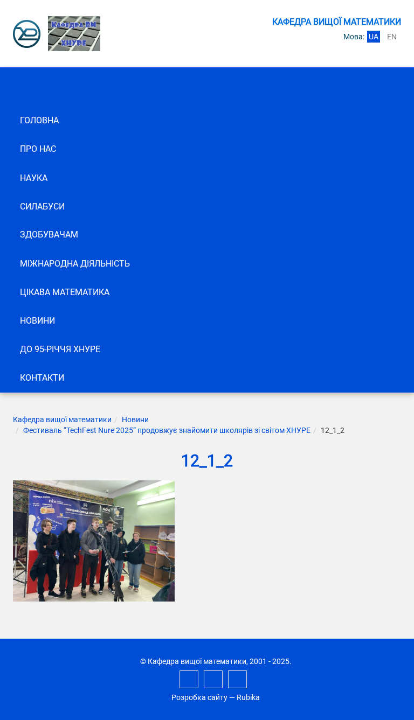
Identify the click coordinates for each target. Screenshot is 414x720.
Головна (39, 120)
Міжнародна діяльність (75, 263)
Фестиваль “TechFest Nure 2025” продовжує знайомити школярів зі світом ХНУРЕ (166, 430)
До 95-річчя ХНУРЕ (60, 349)
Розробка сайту (199, 697)
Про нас (38, 149)
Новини (37, 321)
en (392, 36)
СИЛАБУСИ (42, 206)
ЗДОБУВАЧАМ (49, 234)
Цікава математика (64, 292)
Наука (33, 178)
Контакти (42, 378)
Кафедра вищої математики (62, 419)
